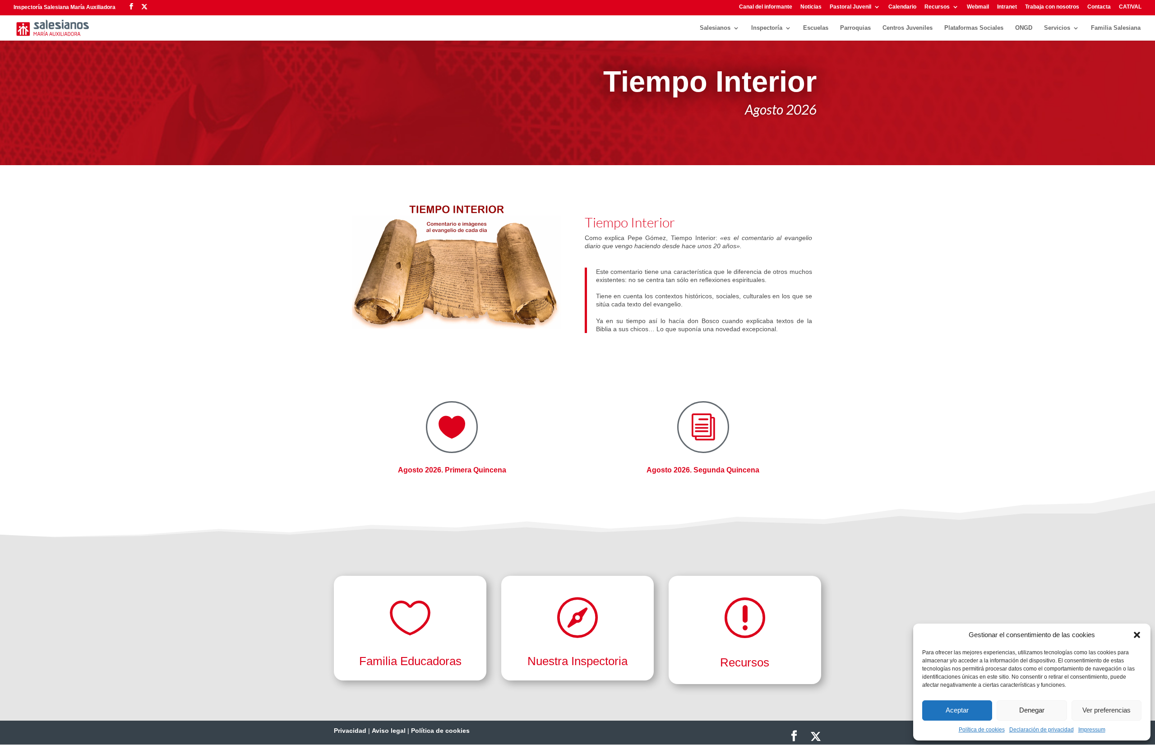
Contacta (1099, 7)
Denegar (1031, 710)
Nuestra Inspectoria (577, 661)
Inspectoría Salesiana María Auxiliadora (65, 7)
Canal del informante (765, 7)
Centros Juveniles (907, 28)
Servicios (1057, 28)
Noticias (811, 7)
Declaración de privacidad (1041, 729)
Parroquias (855, 28)
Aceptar (957, 710)
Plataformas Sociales (973, 28)
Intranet (1007, 7)
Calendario (902, 7)
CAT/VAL (1130, 7)
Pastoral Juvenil (850, 7)
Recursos (937, 7)
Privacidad (350, 730)
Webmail (978, 7)
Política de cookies (982, 729)
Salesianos (715, 28)
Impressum (1091, 729)
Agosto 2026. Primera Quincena (452, 470)
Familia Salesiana (1116, 28)
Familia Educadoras (410, 661)
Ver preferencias (1106, 710)
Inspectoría (766, 28)
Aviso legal (389, 730)
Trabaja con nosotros (1052, 7)
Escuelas (815, 28)
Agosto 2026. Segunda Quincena (703, 470)
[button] (1136, 634)
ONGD (1023, 28)
